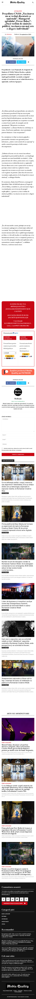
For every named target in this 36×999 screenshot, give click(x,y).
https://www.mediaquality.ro (18, 401)
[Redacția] (18, 392)
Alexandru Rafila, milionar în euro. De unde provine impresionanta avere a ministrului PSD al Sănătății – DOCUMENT (16, 975)
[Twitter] (26, 899)
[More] (28, 62)
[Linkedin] (12, 899)
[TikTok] (22, 899)
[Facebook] (3, 899)
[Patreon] (17, 899)
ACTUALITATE (18, 11)
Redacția (9, 34)
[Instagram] (8, 899)
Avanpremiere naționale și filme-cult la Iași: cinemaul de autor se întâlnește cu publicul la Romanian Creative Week (17, 680)
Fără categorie (5, 493)
